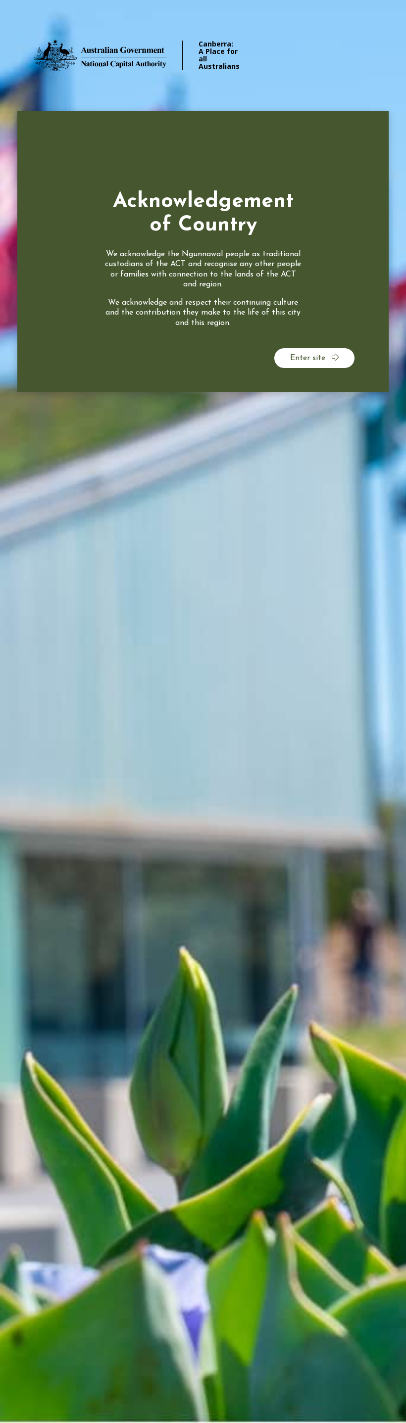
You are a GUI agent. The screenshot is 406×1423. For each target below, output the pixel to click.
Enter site (309, 358)
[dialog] (203, 251)
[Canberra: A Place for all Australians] (114, 55)
